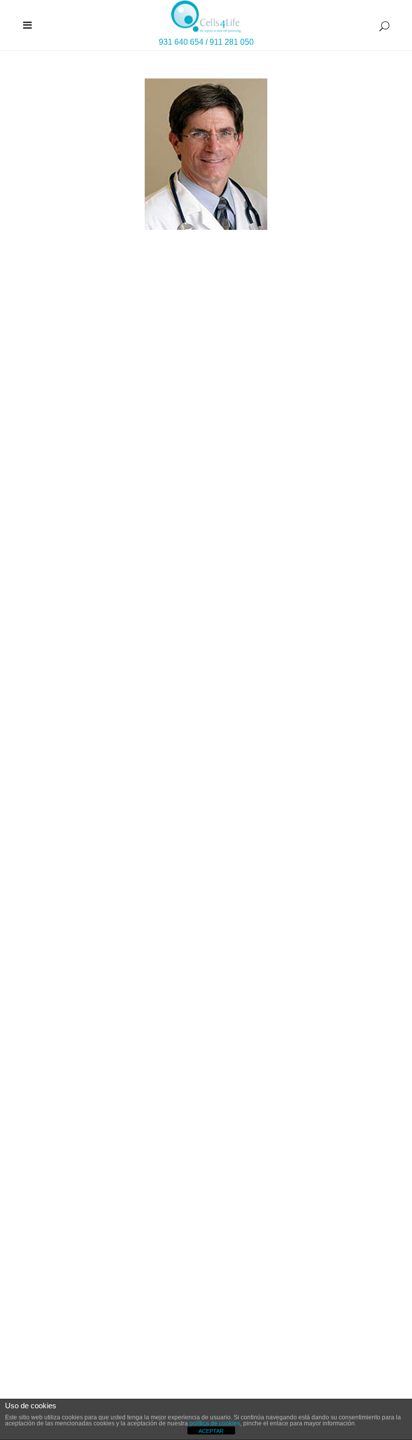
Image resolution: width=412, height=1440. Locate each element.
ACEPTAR (211, 1431)
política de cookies (214, 1423)
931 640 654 (181, 42)
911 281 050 (232, 42)
